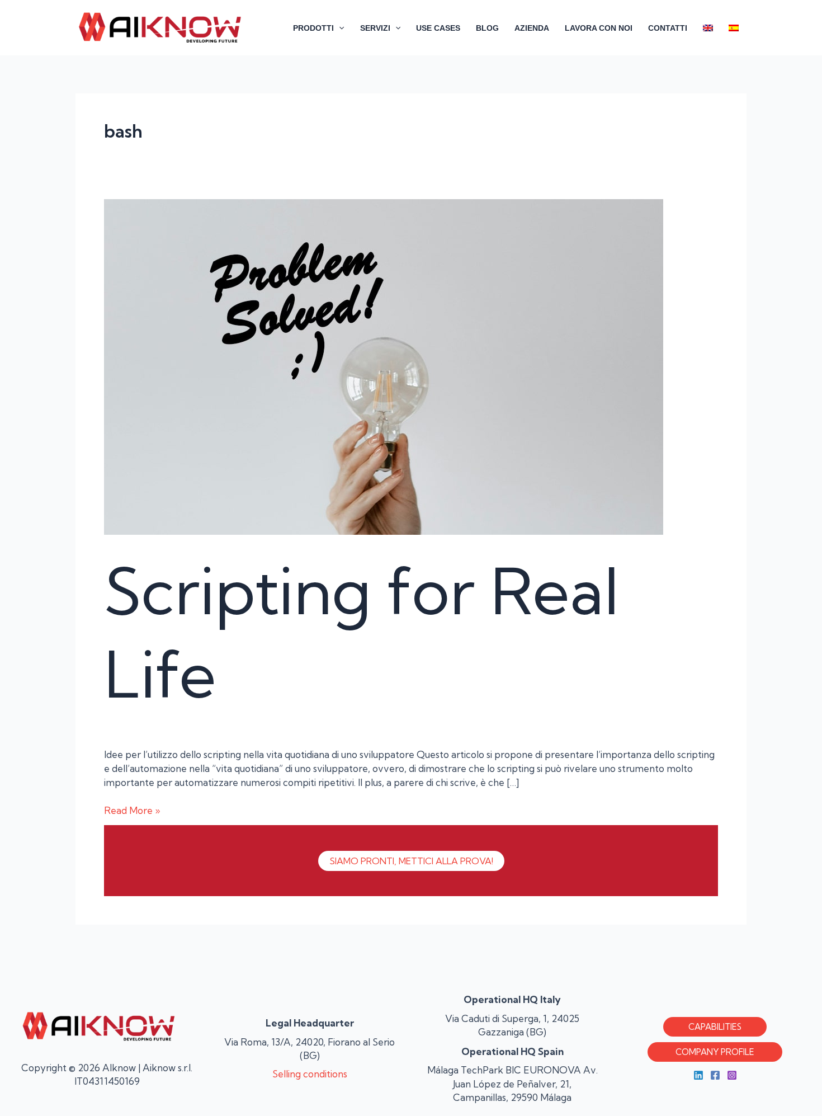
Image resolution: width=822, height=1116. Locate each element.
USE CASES (438, 27)
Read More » (132, 810)
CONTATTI (667, 27)
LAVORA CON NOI (598, 27)
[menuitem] (708, 28)
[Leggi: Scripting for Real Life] (383, 366)
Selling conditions (309, 1074)
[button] (339, 28)
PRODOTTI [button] (313, 27)
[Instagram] (732, 1075)
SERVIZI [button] (375, 27)
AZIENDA (531, 27)
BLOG (487, 27)
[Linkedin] (698, 1075)
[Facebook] (715, 1075)
